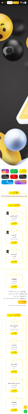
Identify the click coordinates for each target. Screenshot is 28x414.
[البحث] (5, 2)
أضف (9, 2)
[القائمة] (2, 3)
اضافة (14, 223)
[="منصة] (23, 177)
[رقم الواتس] (25, 411)
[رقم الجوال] (25, 407)
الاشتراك (15, 2)
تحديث (21, 302)
